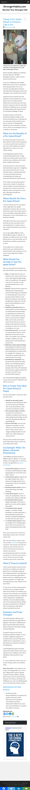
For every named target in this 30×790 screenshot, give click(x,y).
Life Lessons (14, 716)
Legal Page (25, 783)
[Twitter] (7, 714)
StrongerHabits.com (15, 7)
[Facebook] (4, 714)
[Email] (13, 714)
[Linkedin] (10, 714)
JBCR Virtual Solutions (19, 785)
